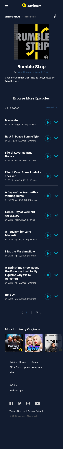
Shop (12, 372)
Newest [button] (50, 107)
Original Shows (17, 361)
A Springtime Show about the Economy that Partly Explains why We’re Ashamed (22, 273)
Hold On (10, 294)
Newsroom (37, 367)
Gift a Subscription (19, 367)
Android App (16, 390)
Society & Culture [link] (12, 17)
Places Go (11, 120)
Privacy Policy (34, 410)
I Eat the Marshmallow (20, 251)
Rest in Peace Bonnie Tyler (22, 136)
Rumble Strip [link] (30, 17)
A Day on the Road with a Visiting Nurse (21, 194)
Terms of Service (17, 410)
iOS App (13, 385)
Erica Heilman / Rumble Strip (33, 72)
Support (35, 361)
